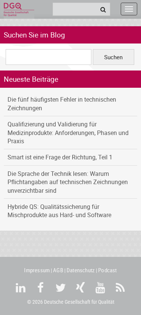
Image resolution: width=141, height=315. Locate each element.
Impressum (37, 270)
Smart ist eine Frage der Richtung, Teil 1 (60, 157)
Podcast (107, 270)
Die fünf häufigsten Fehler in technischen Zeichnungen (62, 103)
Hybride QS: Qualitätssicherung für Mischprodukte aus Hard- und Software (59, 210)
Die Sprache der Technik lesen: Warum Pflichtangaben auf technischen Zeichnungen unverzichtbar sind (68, 182)
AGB (58, 270)
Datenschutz (81, 270)
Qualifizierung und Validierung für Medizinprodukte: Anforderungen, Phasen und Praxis (68, 132)
